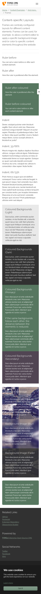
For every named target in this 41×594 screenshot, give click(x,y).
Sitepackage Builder (10, 525)
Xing (4, 556)
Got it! (20, 588)
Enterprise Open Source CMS (17, 538)
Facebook (6, 554)
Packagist (6, 519)
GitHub (5, 517)
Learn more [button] (8, 583)
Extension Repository (10, 522)
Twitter (5, 551)
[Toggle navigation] (37, 4)
